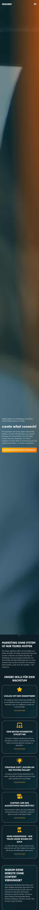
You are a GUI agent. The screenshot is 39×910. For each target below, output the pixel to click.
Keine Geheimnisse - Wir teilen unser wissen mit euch (19, 839)
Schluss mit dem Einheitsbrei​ (19, 696)
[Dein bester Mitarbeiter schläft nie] (19, 725)
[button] (35, 4)
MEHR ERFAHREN (19, 710)
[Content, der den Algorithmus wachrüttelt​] (19, 796)
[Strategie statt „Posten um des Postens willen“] (19, 760)
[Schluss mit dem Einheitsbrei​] (19, 689)
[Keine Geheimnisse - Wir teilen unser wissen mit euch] (19, 829)
